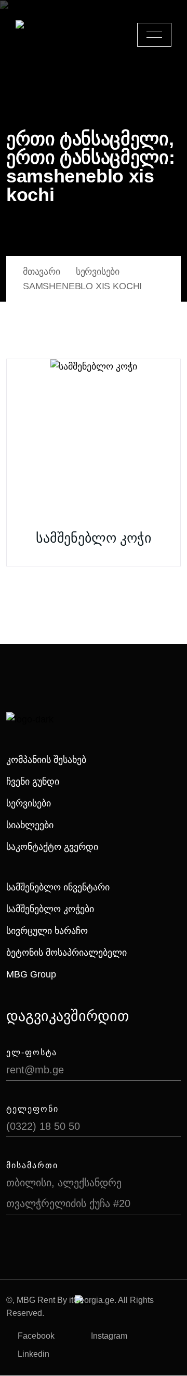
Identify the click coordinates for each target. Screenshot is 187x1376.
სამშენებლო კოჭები (50, 909)
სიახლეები (30, 825)
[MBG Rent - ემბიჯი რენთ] (52, 34)
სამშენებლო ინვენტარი (58, 887)
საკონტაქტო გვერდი (52, 847)
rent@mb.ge (35, 1069)
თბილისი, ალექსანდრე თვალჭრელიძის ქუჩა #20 (68, 1193)
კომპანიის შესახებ (46, 760)
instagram (109, 1335)
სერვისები (28, 803)
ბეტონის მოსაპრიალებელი (66, 952)
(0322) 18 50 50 (43, 1126)
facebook (36, 1335)
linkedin (33, 1354)
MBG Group (31, 974)
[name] (154, 35)
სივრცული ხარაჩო (47, 931)
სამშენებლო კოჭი (93, 538)
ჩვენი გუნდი (32, 781)
